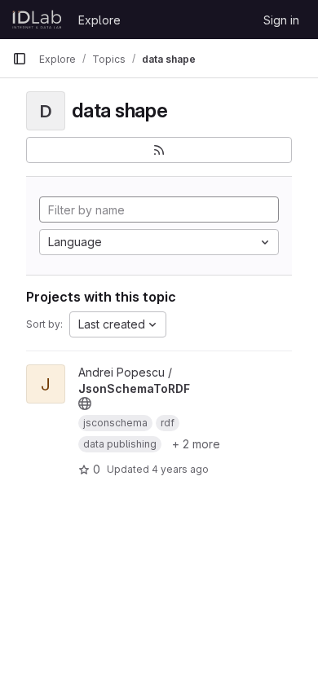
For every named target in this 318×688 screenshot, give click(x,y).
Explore (99, 20)
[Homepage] (37, 20)
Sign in (281, 20)
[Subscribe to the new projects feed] (159, 150)
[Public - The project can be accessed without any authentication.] (84, 403)
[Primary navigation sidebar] (20, 59)
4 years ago (180, 469)
